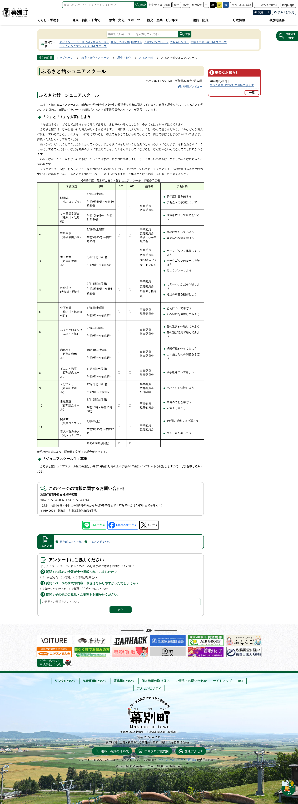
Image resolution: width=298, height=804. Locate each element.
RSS (240, 681)
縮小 (176, 5)
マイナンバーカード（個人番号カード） (84, 42)
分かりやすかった (55, 589)
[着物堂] (92, 639)
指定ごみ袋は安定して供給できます (232, 85)
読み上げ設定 (286, 12)
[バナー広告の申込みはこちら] (54, 662)
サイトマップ (222, 681)
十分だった (51, 577)
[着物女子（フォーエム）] (205, 651)
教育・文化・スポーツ (95, 58)
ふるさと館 (146, 58)
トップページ (65, 58)
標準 (167, 5)
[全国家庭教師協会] (168, 639)
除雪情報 (136, 42)
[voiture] (54, 639)
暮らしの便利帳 (120, 42)
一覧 (252, 92)
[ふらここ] (243, 639)
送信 (120, 610)
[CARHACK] (130, 639)
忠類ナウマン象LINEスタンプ (209, 42)
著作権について (124, 681)
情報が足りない (87, 577)
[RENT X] (168, 651)
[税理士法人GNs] (243, 651)
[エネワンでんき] (54, 651)
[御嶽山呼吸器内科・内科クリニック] (92, 651)
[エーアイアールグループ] (205, 639)
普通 (68, 577)
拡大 (186, 5)
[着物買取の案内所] (130, 651)
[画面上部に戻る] (288, 787)
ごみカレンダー (179, 42)
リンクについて (65, 681)
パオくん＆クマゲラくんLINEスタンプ (83, 46)
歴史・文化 (124, 58)
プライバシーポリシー (169, 760)
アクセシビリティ (149, 688)
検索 (143, 5)
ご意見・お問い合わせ (191, 681)
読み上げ (263, 12)
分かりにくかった (97, 589)
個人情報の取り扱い (156, 681)
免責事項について (95, 681)
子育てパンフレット (156, 42)
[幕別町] (15, 12)
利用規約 (191, 760)
